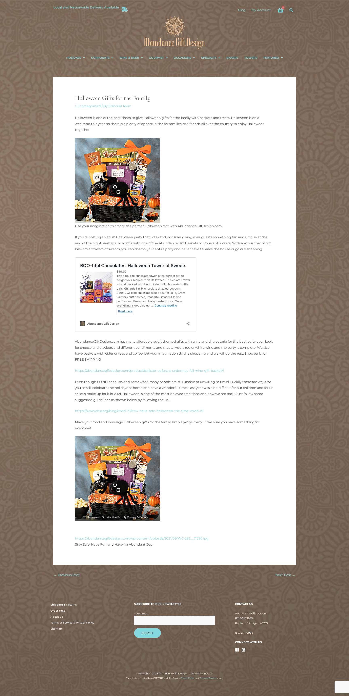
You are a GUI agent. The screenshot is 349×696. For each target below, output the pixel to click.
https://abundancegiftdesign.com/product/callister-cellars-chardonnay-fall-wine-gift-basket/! (149, 371)
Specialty (209, 58)
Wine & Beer (129, 58)
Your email (141, 613)
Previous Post (67, 575)
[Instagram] (244, 650)
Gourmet (156, 58)
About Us (56, 616)
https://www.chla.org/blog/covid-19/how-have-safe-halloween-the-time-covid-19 (139, 411)
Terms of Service (208, 678)
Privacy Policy (187, 678)
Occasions (182, 58)
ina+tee (208, 673)
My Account (261, 10)
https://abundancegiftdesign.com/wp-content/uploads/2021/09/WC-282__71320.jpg (141, 538)
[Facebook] (237, 650)
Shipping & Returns (63, 604)
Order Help (57, 610)
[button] (291, 10)
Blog (241, 10)
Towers (250, 58)
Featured (271, 58)
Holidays (73, 58)
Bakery (232, 58)
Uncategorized (89, 106)
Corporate (100, 58)
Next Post (285, 575)
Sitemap (56, 628)
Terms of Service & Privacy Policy (72, 622)
